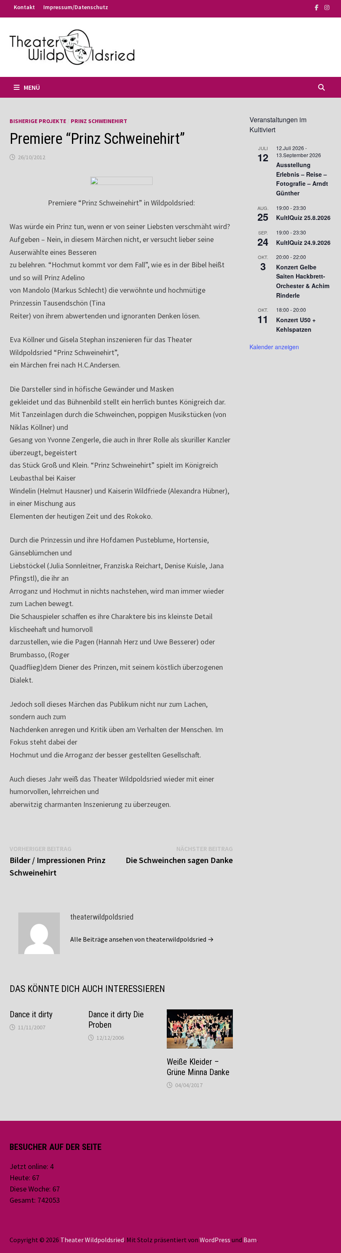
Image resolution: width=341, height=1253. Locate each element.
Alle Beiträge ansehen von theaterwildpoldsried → (142, 939)
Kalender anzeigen (274, 347)
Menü (32, 87)
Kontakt (24, 7)
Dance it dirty (31, 1014)
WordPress (215, 1240)
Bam (250, 1240)
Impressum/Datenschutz (75, 7)
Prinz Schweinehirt (99, 121)
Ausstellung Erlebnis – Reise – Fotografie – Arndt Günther (302, 178)
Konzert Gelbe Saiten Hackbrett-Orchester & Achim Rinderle (302, 281)
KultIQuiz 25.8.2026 (303, 217)
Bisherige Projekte (38, 121)
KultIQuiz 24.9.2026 (303, 242)
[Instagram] (326, 7)
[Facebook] (317, 7)
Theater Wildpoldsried (92, 1240)
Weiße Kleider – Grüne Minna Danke (198, 1067)
